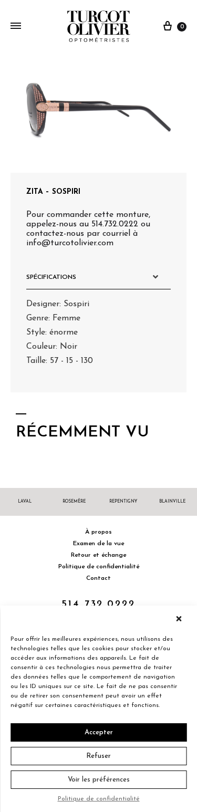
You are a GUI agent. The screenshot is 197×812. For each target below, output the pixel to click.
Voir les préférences (99, 779)
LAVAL (25, 501)
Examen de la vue (98, 543)
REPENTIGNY (123, 501)
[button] (181, 618)
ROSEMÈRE (74, 501)
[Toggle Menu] (16, 27)
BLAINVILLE (172, 501)
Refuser (98, 756)
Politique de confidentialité (99, 799)
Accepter (99, 732)
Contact (98, 578)
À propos (98, 532)
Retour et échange (98, 555)
